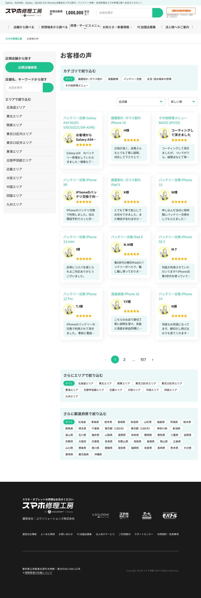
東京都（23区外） (141, 428)
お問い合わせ (66, 534)
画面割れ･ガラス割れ (90, 79)
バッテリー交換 (133, 79)
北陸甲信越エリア (19, 160)
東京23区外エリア (19, 142)
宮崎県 (69, 454)
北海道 (82, 422)
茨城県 (174, 422)
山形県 (148, 422)
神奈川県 (162, 428)
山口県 (69, 448)
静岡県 (148, 435)
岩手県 (108, 422)
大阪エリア (14, 177)
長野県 (122, 435)
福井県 (95, 435)
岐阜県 (135, 435)
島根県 (150, 441)
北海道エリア (15, 107)
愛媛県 (108, 448)
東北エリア (14, 116)
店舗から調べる (24, 26)
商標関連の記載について (38, 572)
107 (143, 360)
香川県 (95, 448)
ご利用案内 (125, 534)
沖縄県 (98, 454)
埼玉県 (82, 428)
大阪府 (82, 441)
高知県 (122, 448)
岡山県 (164, 441)
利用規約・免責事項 (168, 534)
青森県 (95, 422)
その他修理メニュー (76, 85)
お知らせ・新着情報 (116, 26)
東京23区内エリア (19, 133)
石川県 (82, 435)
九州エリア (14, 204)
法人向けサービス (105, 534)
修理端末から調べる (54, 26)
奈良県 (108, 441)
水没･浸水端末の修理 (159, 79)
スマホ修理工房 (13, 38)
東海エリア (14, 151)
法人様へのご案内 (177, 26)
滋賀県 (187, 435)
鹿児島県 (84, 454)
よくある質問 (48, 534)
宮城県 (121, 422)
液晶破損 (113, 79)
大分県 (187, 448)
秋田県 (134, 422)
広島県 (177, 441)
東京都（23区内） (115, 428)
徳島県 (82, 448)
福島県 (161, 422)
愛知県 (161, 435)
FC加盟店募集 (146, 26)
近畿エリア (14, 169)
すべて (69, 79)
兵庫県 (95, 441)
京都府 (69, 441)
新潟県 (176, 428)
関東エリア (14, 125)
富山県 (69, 435)
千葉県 (95, 428)
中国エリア (14, 186)
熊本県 (174, 448)
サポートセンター (143, 534)
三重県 (174, 435)
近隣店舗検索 (27, 67)
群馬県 (69, 428)
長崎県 (161, 448)
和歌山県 (123, 441)
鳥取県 (137, 441)
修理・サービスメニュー (85, 27)
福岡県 (135, 448)
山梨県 (108, 435)
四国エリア (14, 195)
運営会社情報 (29, 534)
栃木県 (187, 422)
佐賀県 (148, 448)
